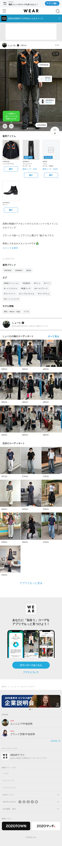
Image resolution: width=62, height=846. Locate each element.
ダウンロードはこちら (31, 665)
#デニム (37, 283)
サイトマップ (8, 780)
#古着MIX (26, 283)
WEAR (4, 687)
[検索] (58, 11)
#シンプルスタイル (26, 294)
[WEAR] (31, 10)
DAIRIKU (18, 270)
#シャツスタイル (10, 288)
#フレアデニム (43, 294)
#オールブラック (41, 288)
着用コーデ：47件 (30, 169)
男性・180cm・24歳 (12, 312)
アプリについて (31, 672)
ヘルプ (5, 773)
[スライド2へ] (32, 709)
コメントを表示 (10, 248)
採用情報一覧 (55, 741)
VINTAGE (7, 270)
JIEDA (28, 270)
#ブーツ (47, 283)
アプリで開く (52, 3)
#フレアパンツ (9, 294)
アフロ (26, 312)
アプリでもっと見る (31, 583)
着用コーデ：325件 (50, 169)
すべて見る (53, 336)
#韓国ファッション (11, 283)
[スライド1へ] (30, 709)
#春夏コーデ (26, 288)
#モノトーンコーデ (11, 299)
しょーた (13, 687)
